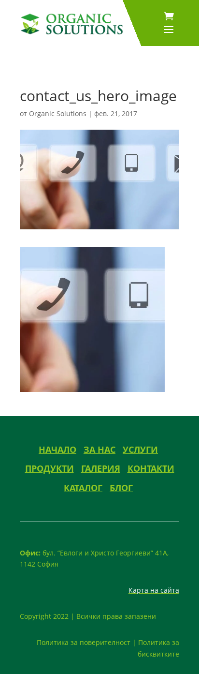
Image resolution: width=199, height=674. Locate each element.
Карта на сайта (153, 590)
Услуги (140, 449)
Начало (57, 449)
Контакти (151, 468)
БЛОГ (121, 488)
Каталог (83, 488)
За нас (99, 449)
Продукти (49, 468)
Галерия (100, 468)
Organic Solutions (57, 113)
